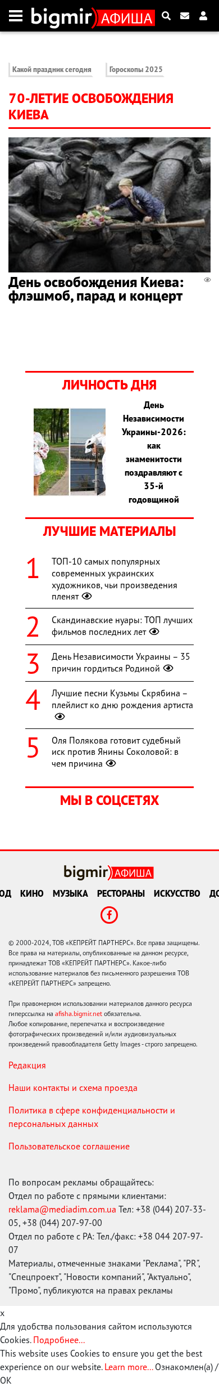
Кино (32, 893)
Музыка (70, 893)
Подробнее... (59, 1339)
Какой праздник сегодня (52, 69)
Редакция (27, 1065)
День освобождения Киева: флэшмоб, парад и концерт (96, 288)
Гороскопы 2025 (136, 69)
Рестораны (121, 893)
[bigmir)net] (64, 15)
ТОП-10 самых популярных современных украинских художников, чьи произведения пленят (114, 579)
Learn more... (128, 1366)
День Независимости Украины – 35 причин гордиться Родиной (121, 662)
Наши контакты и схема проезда (73, 1087)
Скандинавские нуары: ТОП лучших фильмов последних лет (122, 625)
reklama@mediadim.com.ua (62, 1209)
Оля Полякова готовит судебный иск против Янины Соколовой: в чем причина (116, 752)
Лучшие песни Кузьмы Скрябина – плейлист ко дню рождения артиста (122, 698)
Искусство (177, 893)
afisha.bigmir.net (78, 1013)
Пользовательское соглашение (69, 1146)
